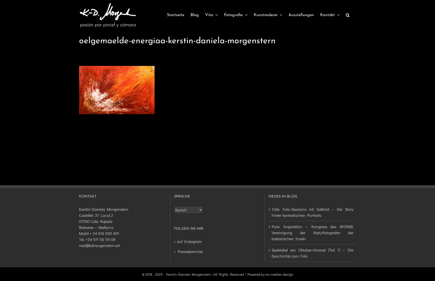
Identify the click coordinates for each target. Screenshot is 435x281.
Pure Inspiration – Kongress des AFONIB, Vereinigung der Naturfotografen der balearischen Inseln (312, 232)
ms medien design (279, 274)
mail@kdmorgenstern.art (99, 245)
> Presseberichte (188, 251)
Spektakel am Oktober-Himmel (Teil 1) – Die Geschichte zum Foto (312, 253)
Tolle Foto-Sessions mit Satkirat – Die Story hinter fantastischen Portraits (312, 212)
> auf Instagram (188, 241)
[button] (348, 15)
